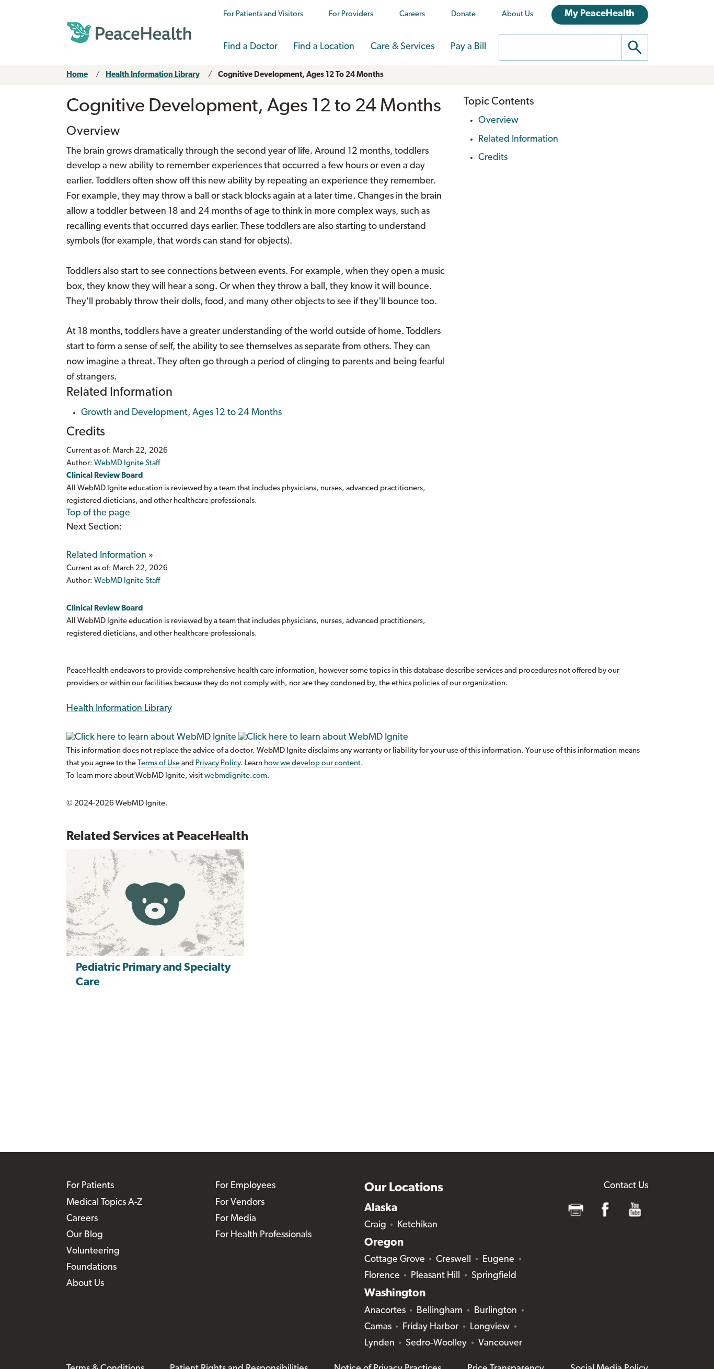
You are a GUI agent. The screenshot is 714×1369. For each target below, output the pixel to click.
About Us (517, 14)
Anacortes (385, 1311)
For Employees (245, 1186)
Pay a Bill (468, 47)
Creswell (453, 1259)
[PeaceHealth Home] (129, 33)
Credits (493, 158)
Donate (463, 14)
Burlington (495, 1311)
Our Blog (84, 1235)
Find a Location (323, 47)
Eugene (498, 1259)
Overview (498, 120)
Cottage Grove (394, 1259)
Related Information (106, 555)
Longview (490, 1327)
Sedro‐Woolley (436, 1343)
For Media (235, 1219)
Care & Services (402, 47)
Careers (412, 14)
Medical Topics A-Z (104, 1202)
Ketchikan (417, 1225)
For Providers (351, 14)
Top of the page (98, 513)
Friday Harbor (430, 1327)
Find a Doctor (250, 47)
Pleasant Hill (435, 1276)
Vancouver (500, 1343)
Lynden (379, 1343)
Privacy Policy (217, 763)
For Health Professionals (263, 1235)
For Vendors (239, 1202)
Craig (375, 1225)
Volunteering (93, 1251)
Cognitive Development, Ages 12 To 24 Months (301, 75)
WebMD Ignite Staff (127, 581)
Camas (377, 1327)
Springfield (493, 1276)
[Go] (635, 47)
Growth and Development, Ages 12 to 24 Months (181, 413)
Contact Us (626, 1186)
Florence (382, 1276)
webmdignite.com (235, 776)
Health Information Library (153, 75)
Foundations (91, 1267)
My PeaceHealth (600, 14)
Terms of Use (158, 763)
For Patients (90, 1186)
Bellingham (440, 1311)
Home (77, 75)
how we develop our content (312, 763)
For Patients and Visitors (263, 14)
